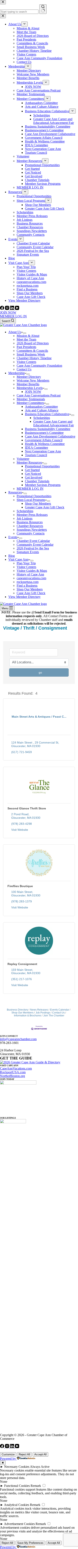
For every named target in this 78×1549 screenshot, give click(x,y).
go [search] (40, 672)
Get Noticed (33, 473)
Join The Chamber (53, 1015)
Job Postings (43, 1012)
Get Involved (33, 477)
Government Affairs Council (43, 440)
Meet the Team (26, 339)
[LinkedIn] (12, 309)
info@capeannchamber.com (18, 1039)
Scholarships (41, 418)
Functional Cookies (17, 1485)
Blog (11, 555)
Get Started (32, 470)
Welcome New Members (33, 380)
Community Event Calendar (35, 544)
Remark (36, 1485)
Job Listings (24, 518)
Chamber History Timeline (34, 358)
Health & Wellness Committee (45, 444)
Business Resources (30, 522)
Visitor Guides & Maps (32, 570)
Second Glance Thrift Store (26, 808)
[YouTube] (17, 309)
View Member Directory (24, 597)
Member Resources (29, 462)
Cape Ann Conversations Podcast (39, 395)
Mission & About (28, 335)
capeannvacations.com (31, 578)
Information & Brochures (27, 1015)
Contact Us (24, 369)
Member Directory (29, 376)
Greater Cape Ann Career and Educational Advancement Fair (53, 423)
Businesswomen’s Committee (44, 432)
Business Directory (17, 1009)
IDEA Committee (36, 447)
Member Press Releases (32, 514)
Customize (8, 1454)
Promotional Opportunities (42, 466)
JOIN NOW (8, 312)
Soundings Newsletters (32, 529)
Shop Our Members (38, 503)
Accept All (40, 1454)
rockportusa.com (27, 582)
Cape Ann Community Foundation (39, 365)
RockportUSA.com (13, 1072)
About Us (14, 332)
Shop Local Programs (31, 500)
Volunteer (23, 459)
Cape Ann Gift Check (31, 593)
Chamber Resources (30, 526)
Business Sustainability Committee (47, 429)
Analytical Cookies (16, 1505)
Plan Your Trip (26, 563)
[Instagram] (7, 309)
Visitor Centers (26, 362)
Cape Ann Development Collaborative (50, 436)
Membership (16, 373)
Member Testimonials (31, 399)
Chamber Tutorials (37, 481)
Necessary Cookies (16, 1466)
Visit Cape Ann (18, 559)
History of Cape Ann (30, 574)
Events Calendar (59, 1009)
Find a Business (27, 585)
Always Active (40, 1466)
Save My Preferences (30, 1542)
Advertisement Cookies (19, 1524)
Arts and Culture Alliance (41, 410)
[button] (4, 693)
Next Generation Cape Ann (43, 451)
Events (12, 537)
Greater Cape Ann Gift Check (44, 507)
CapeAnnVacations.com (16, 1068)
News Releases (39, 1009)
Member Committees (30, 403)
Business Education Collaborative (47, 414)
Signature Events (28, 552)
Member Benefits (28, 384)
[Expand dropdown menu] (24, 333)
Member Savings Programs (43, 485)
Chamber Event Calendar (33, 541)
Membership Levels (30, 388)
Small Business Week (31, 354)
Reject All (24, 1454)
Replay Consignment (22, 964)
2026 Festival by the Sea (33, 548)
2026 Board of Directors (33, 343)
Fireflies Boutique (20, 886)
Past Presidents (26, 347)
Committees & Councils (32, 350)
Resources (15, 492)
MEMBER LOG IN (13, 316)
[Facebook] (2, 309)
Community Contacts (31, 533)
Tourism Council (36, 455)
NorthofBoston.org (12, 1076)
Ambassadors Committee (41, 406)
